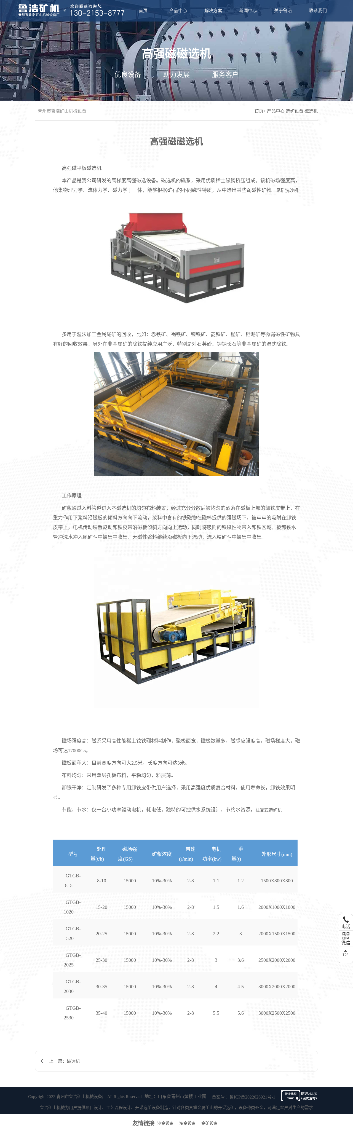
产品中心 (178, 10)
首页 (143, 10)
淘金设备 (187, 1123)
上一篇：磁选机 (64, 1061)
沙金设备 (165, 1123)
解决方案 (213, 10)
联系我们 (318, 10)
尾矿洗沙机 (287, 190)
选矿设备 (294, 111)
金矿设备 (209, 1123)
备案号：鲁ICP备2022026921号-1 (243, 1097)
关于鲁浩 (283, 10)
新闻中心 (248, 10)
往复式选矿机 (268, 810)
